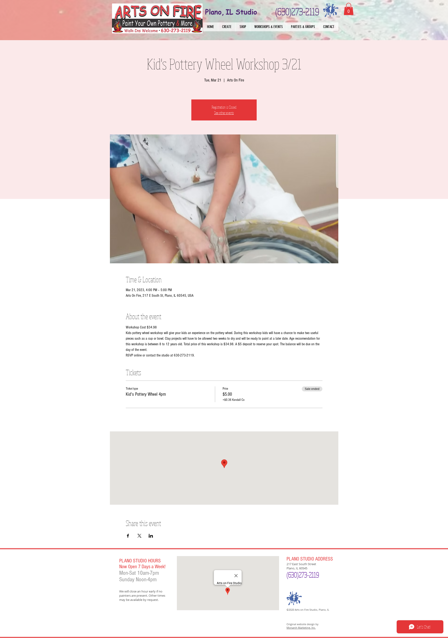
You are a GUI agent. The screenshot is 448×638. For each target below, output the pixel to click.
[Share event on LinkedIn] (151, 536)
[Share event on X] (139, 536)
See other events (224, 112)
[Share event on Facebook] (128, 536)
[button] (226, 26)
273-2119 (309, 574)
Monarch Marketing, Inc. (301, 627)
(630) (293, 574)
